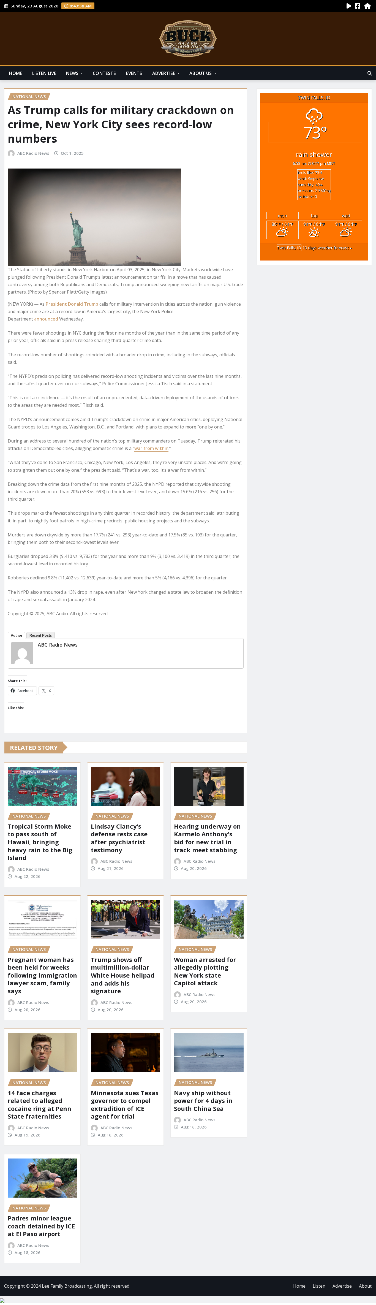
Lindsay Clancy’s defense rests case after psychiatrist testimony (119, 838)
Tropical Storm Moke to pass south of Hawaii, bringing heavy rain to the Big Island (40, 842)
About (365, 1286)
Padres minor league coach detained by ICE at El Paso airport (41, 1226)
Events (134, 73)
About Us (201, 73)
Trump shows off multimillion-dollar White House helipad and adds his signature (122, 975)
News (73, 73)
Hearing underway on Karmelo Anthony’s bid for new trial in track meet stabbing (207, 838)
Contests (104, 73)
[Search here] (369, 73)
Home (15, 73)
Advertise (164, 73)
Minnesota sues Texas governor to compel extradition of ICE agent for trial (125, 1104)
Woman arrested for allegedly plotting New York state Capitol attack (205, 971)
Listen (319, 1286)
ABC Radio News (33, 153)
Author (16, 635)
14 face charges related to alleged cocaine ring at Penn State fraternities (39, 1104)
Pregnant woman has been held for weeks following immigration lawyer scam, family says (42, 975)
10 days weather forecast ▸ (314, 247)
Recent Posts (40, 635)
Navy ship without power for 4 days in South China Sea (203, 1101)
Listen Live (44, 73)
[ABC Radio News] (22, 653)
